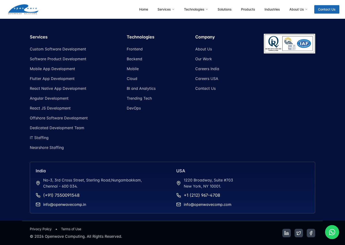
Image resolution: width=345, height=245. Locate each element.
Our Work (203, 59)
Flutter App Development (52, 78)
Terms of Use (71, 229)
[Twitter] (299, 233)
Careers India (207, 68)
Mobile (133, 68)
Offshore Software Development (59, 118)
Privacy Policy (41, 229)
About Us (203, 49)
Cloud (132, 78)
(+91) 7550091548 (61, 195)
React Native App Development (58, 88)
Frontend (135, 49)
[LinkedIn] (286, 233)
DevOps (134, 108)
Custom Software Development (58, 49)
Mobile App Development (52, 68)
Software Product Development (58, 59)
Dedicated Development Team (57, 127)
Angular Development (49, 98)
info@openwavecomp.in (64, 204)
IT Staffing (39, 137)
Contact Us (327, 9)
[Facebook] (311, 233)
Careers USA (206, 78)
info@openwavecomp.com (207, 204)
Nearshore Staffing (47, 147)
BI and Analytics (141, 88)
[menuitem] (143, 9)
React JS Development (50, 108)
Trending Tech (139, 98)
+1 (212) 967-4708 (202, 195)
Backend (134, 59)
